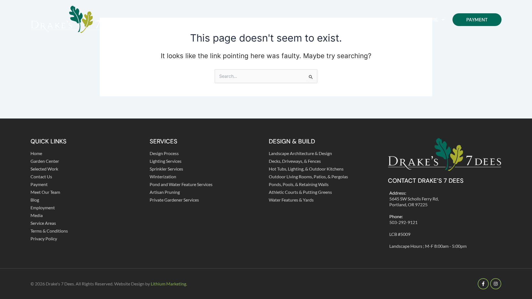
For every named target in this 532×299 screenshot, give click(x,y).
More (431, 20)
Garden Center (280, 20)
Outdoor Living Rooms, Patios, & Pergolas (308, 176)
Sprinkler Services (166, 168)
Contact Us (403, 20)
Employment (42, 207)
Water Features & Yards (291, 199)
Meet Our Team (45, 192)
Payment (477, 20)
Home (247, 20)
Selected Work (44, 168)
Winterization (163, 176)
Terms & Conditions (49, 230)
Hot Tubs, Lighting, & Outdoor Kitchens (306, 168)
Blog (34, 199)
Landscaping (322, 20)
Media (36, 215)
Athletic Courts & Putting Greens (300, 192)
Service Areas (43, 223)
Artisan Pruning (165, 192)
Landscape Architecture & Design (300, 153)
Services (364, 20)
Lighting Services (165, 161)
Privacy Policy (43, 238)
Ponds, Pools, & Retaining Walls (299, 184)
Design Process (164, 153)
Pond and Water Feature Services (181, 184)
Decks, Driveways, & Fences (295, 161)
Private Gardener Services (174, 199)
